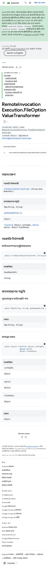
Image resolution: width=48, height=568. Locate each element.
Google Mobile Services (10, 538)
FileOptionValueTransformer (17, 189)
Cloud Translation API (19, 49)
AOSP (4, 63)
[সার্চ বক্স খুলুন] (25, 2)
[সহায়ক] (17, 67)
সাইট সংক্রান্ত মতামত (20, 558)
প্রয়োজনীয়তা (6, 470)
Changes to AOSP (31, 35)
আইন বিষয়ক (30, 554)
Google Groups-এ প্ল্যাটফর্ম (11, 510)
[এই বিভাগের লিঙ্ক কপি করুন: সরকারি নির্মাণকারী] (27, 239)
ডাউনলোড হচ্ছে (7, 474)
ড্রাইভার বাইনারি (7, 485)
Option (36, 225)
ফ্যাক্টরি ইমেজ (6, 481)
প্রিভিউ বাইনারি (6, 478)
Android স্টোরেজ (8, 466)
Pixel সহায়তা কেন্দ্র (8, 531)
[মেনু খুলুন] (3, 3)
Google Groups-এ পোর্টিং (11, 517)
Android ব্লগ (6, 502)
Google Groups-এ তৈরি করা (11, 514)
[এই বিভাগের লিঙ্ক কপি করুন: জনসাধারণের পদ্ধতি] (28, 291)
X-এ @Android (7, 495)
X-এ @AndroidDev (9, 499)
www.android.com (9, 535)
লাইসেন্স (40, 554)
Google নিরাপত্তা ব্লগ (8, 506)
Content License (32, 446)
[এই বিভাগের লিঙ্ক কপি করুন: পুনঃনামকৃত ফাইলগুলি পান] (31, 299)
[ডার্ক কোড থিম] (44, 253)
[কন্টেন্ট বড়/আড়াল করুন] (19, 73)
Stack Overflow (7, 542)
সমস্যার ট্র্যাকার (7, 546)
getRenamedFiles (11, 213)
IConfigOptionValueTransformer (16, 138)
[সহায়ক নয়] (20, 67)
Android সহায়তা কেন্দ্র (9, 527)
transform (8, 225)
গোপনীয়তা (7, 558)
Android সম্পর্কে (8, 554)
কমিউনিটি (19, 554)
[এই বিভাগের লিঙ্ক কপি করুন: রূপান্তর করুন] (18, 337)
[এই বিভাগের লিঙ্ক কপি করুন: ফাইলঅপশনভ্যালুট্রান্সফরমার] (33, 246)
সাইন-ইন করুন (39, 3)
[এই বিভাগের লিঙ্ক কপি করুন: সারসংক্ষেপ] (18, 174)
